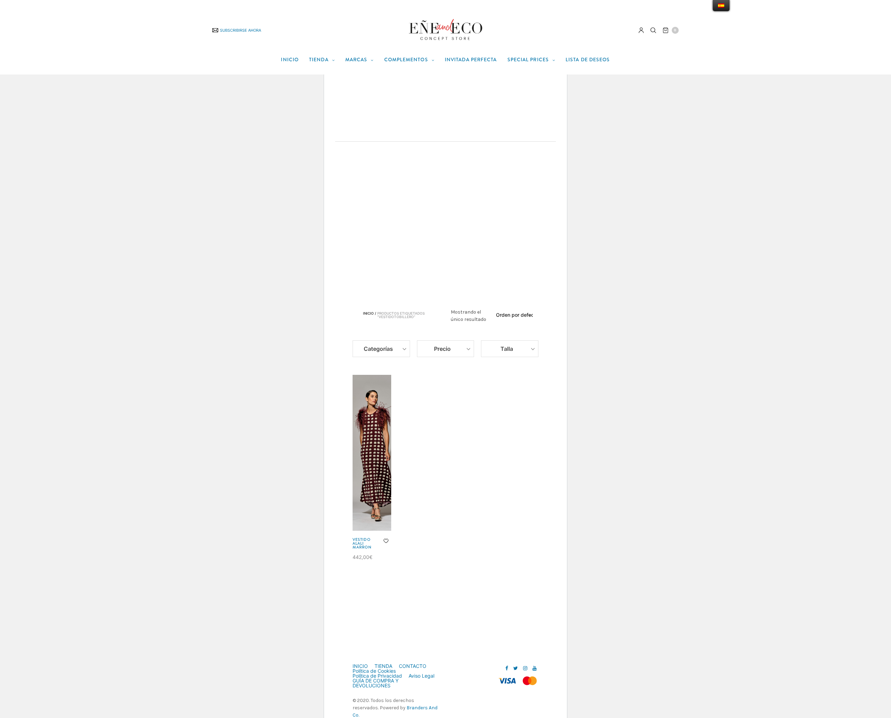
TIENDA (319, 59)
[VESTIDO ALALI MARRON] (372, 453)
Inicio (368, 313)
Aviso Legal (421, 675)
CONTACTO (412, 666)
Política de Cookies (374, 671)
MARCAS (356, 59)
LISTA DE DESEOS (588, 59)
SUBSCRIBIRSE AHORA (240, 30)
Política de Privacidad (377, 675)
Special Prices (528, 59)
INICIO (290, 59)
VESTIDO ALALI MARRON (362, 543)
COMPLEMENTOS (406, 59)
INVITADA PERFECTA (471, 59)
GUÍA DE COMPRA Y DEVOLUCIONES (376, 683)
